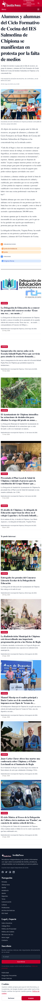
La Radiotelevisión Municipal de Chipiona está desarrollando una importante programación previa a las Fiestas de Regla (21, 639)
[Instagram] (10, 872)
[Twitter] (6, 872)
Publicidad (5, 973)
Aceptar (31, 998)
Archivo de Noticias (8, 910)
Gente (4, 893)
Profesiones (6, 908)
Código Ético (6, 926)
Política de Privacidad (9, 929)
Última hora (6, 885)
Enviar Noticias (7, 978)
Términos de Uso (7, 934)
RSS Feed (5, 913)
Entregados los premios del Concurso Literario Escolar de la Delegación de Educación (18, 580)
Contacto (5, 940)
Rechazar (11, 998)
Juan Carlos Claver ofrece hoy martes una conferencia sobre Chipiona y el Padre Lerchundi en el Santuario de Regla (20, 761)
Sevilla (4, 888)
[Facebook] (3, 872)
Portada (4, 882)
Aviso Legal (5, 937)
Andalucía (5, 890)
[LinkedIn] (14, 872)
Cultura (4, 905)
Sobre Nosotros (7, 923)
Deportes (5, 896)
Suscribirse (21, 962)
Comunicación (6, 902)
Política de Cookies (8, 932)
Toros (3, 899)
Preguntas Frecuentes (9, 975)
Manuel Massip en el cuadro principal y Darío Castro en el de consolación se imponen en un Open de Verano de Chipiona (19, 701)
